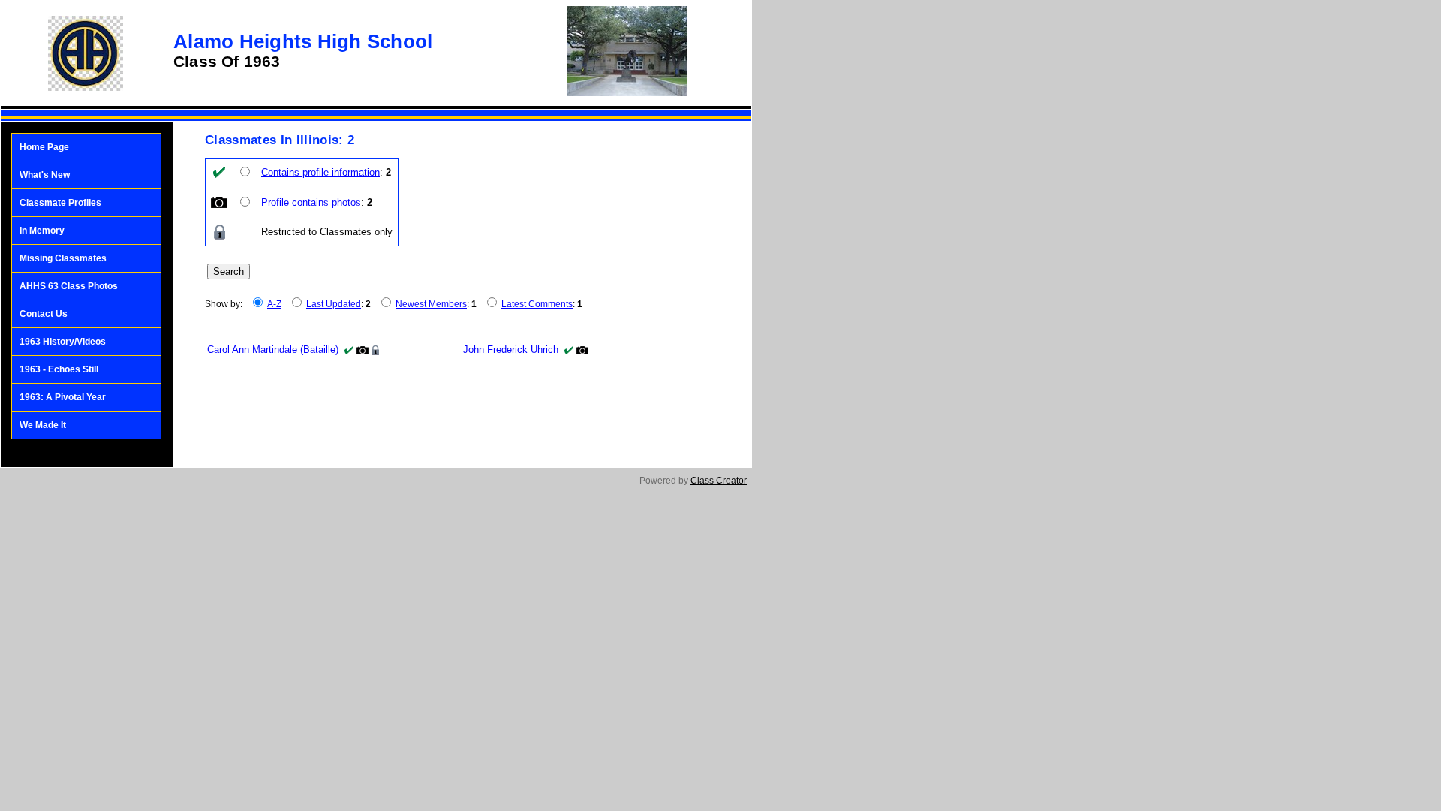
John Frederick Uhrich (510, 349)
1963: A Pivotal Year (63, 397)
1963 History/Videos (63, 341)
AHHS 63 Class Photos (69, 286)
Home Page (44, 147)
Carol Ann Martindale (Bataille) (272, 349)
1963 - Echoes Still (59, 369)
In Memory (42, 230)
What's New (45, 175)
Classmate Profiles (60, 202)
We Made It (43, 425)
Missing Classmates (63, 258)
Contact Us (44, 314)
